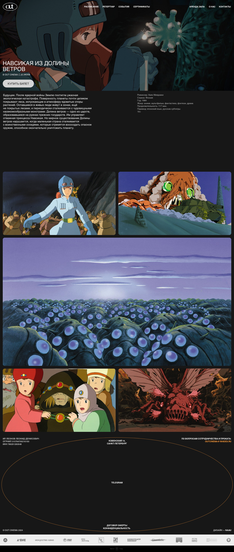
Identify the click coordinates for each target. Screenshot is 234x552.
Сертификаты (141, 6)
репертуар (108, 6)
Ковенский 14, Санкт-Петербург (117, 442)
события (123, 6)
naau (222, 530)
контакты (225, 6)
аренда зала (197, 6)
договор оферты (117, 525)
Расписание (91, 6)
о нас (212, 6)
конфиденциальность (116, 528)
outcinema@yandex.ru (218, 441)
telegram (117, 482)
